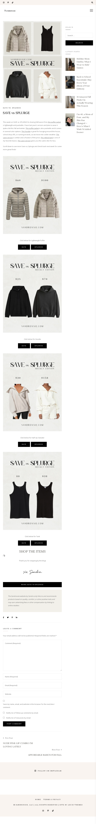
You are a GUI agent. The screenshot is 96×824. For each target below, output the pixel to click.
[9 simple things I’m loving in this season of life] (54, 774)
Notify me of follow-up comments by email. (22, 713)
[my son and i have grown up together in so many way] (54, 767)
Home (38, 799)
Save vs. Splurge (12, 108)
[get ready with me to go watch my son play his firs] (6, 767)
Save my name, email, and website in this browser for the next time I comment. (28, 705)
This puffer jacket (32, 128)
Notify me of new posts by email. (18, 718)
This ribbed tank (47, 138)
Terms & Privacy (52, 799)
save (24, 247)
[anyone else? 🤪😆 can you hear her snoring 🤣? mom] (6, 774)
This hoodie (26, 131)
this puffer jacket (54, 122)
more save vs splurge (32, 584)
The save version (24, 141)
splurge (39, 247)
